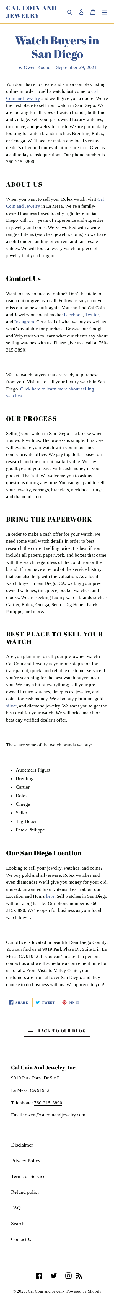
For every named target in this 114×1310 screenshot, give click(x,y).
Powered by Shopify (84, 1291)
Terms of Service (28, 1176)
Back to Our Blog (61, 1031)
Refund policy (25, 1192)
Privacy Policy (25, 1160)
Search (18, 1223)
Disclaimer (22, 1145)
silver (11, 706)
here (50, 896)
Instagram (24, 321)
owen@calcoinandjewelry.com (55, 1115)
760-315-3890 (48, 1102)
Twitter (92, 314)
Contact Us (22, 1239)
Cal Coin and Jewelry (31, 11)
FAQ (16, 1208)
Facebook (73, 314)
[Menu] (104, 11)
